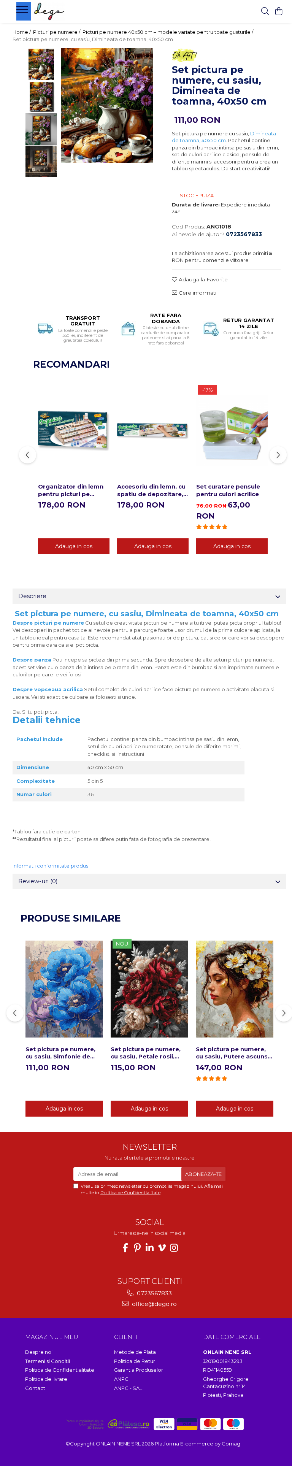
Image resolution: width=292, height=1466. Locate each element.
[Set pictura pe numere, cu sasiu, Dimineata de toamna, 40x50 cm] (107, 105)
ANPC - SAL (128, 1388)
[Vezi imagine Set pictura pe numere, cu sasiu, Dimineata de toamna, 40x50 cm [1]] (41, 97)
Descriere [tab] (32, 596)
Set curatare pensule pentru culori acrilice (228, 490)
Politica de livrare (46, 1379)
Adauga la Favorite (202, 279)
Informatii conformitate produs (50, 866)
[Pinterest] (137, 1248)
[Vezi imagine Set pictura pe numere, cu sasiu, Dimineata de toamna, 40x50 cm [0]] (41, 64)
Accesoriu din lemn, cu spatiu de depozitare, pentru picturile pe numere (151, 490)
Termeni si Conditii (47, 1361)
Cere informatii (197, 292)
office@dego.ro (153, 1303)
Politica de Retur (134, 1361)
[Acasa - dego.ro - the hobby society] (63, 11)
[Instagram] (173, 1248)
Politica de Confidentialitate (130, 1192)
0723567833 (153, 1293)
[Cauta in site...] (265, 11)
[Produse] (23, 11)
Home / (22, 32)
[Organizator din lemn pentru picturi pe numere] (74, 431)
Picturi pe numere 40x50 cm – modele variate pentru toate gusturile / (168, 32)
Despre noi (38, 1352)
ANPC (121, 1379)
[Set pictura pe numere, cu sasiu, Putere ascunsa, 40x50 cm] (234, 989)
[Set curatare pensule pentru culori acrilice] (232, 431)
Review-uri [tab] (38, 881)
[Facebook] (125, 1248)
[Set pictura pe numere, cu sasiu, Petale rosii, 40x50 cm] (149, 989)
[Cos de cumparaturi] (278, 11)
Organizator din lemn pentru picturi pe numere (70, 490)
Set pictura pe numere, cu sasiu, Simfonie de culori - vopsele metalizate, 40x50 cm (60, 1053)
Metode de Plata (135, 1352)
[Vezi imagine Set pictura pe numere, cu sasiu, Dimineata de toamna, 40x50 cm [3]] (41, 161)
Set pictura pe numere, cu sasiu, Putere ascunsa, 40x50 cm (234, 1053)
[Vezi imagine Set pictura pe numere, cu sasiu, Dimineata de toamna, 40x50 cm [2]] (41, 129)
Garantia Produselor (138, 1370)
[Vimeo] (161, 1248)
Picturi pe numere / (57, 32)
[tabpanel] (107, 105)
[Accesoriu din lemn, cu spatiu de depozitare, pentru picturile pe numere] (153, 431)
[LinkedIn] (149, 1248)
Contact (35, 1388)
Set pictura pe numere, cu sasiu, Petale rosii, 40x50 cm (146, 1053)
